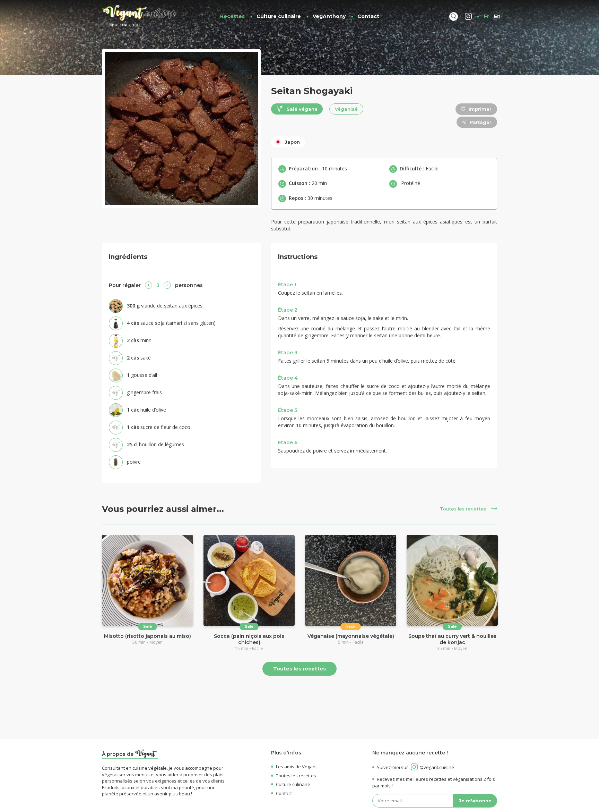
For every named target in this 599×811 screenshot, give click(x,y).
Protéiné (410, 183)
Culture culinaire (279, 16)
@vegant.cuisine (436, 767)
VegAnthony (329, 16)
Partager (481, 122)
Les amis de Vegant (296, 766)
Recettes (232, 16)
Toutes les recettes (464, 509)
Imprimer (480, 109)
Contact (368, 16)
